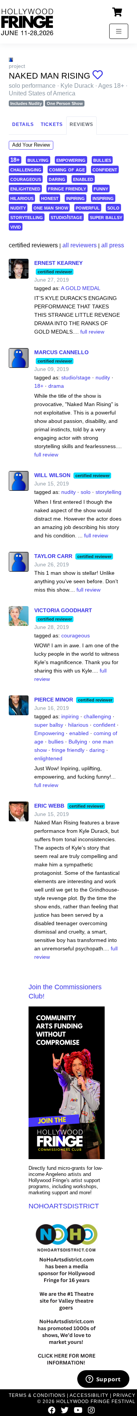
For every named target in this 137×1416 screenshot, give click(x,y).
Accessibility (89, 1395)
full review (92, 332)
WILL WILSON (52, 475)
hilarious (21, 198)
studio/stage (66, 217)
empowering (71, 159)
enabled (83, 179)
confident (104, 169)
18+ (15, 159)
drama (56, 386)
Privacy (124, 1395)
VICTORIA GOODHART (63, 610)
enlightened (25, 188)
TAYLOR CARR (53, 556)
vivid (15, 226)
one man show (50, 207)
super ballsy (106, 217)
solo (113, 207)
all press (112, 245)
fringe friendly (67, 188)
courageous (25, 179)
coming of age (67, 169)
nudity (18, 207)
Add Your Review (31, 145)
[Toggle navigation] (118, 31)
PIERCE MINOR (53, 700)
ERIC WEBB (49, 806)
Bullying (77, 742)
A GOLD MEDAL (80, 288)
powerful (88, 207)
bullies (102, 159)
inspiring (103, 198)
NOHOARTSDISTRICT (64, 1206)
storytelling (26, 217)
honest (50, 198)
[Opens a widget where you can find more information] (103, 1379)
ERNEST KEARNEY (58, 263)
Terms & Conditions (37, 1395)
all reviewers (79, 245)
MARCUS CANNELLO (61, 352)
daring (57, 179)
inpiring (75, 198)
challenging (25, 169)
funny (101, 188)
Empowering (49, 733)
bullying (38, 159)
